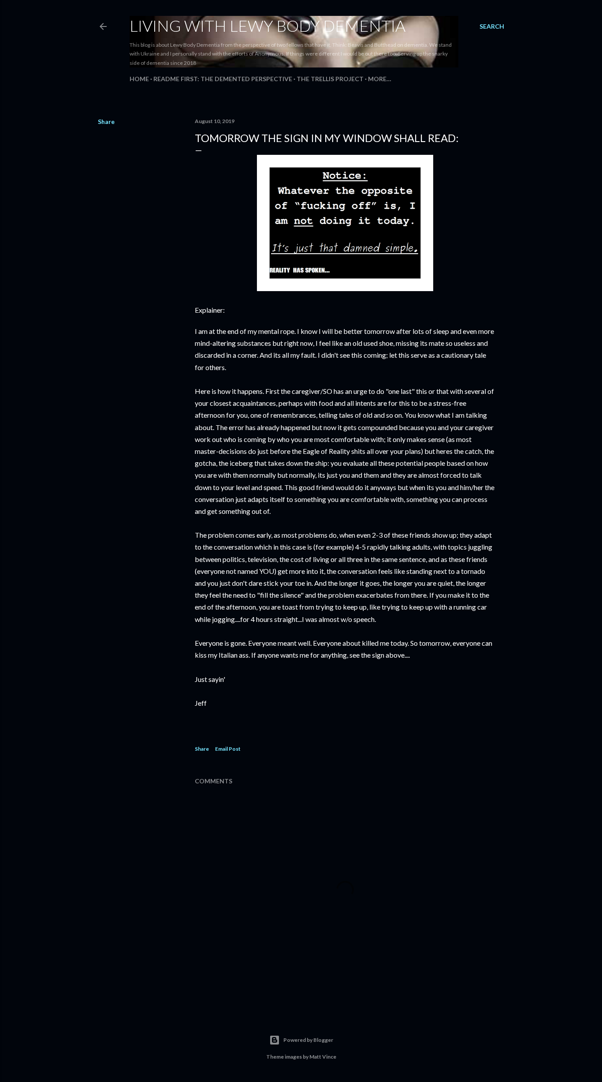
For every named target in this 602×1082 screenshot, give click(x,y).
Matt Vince (322, 1056)
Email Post (228, 748)
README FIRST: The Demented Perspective (222, 78)
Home (139, 78)
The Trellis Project (330, 78)
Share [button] (106, 121)
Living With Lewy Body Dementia (267, 25)
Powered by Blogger (308, 1040)
